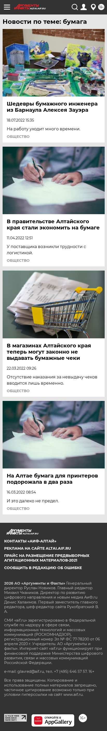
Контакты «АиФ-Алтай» (30, 541)
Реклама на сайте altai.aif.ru (37, 548)
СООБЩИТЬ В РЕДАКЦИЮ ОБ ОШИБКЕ (43, 567)
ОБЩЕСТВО (18, 136)
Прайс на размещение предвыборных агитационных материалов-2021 (46, 558)
